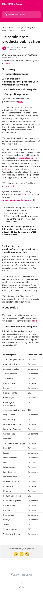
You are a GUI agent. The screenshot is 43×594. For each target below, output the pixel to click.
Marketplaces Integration (25, 28)
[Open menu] (39, 4)
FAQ (35, 321)
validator (11, 186)
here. (20, 101)
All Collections (7, 28)
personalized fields (27, 158)
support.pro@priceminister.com (16, 200)
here (8, 63)
